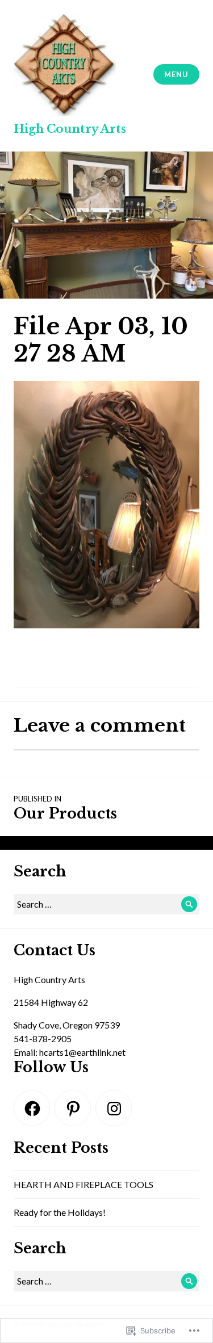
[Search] (189, 904)
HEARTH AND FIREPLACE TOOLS (83, 1184)
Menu (176, 74)
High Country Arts (70, 129)
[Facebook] (32, 1108)
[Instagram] (113, 1108)
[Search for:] (106, 904)
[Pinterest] (73, 1108)
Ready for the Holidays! (60, 1212)
